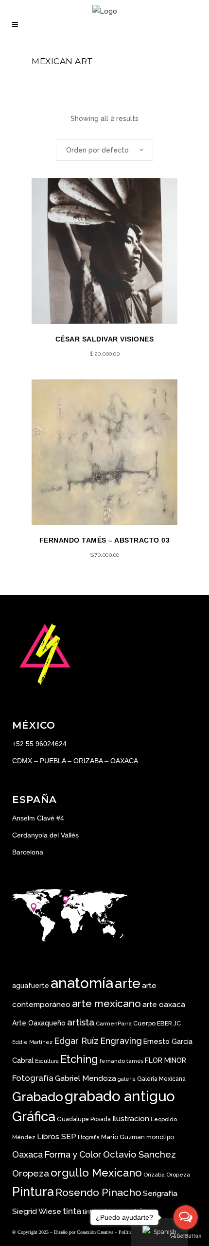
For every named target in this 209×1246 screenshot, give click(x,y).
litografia (89, 1137)
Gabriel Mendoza (85, 1078)
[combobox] (104, 150)
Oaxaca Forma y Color (57, 1154)
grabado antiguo (120, 1096)
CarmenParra (114, 1023)
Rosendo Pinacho (98, 1192)
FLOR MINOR (165, 1060)
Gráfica (33, 1116)
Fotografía (32, 1078)
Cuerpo (144, 1023)
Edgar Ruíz (76, 1041)
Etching (79, 1059)
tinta (72, 1211)
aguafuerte (30, 986)
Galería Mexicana (161, 1078)
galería (127, 1079)
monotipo (160, 1137)
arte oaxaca (163, 1004)
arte (127, 983)
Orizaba (154, 1174)
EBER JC (169, 1023)
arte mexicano (106, 1003)
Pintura (33, 1191)
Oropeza (178, 1174)
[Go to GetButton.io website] (185, 1236)
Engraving (121, 1041)
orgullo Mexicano (96, 1172)
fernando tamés (121, 1061)
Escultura (47, 1061)
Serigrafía (160, 1193)
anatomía (82, 982)
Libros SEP (56, 1136)
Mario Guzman (123, 1137)
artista (80, 1022)
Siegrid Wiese (36, 1211)
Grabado (37, 1096)
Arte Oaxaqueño (39, 1023)
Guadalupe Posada (84, 1119)
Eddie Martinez (32, 1042)
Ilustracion (130, 1118)
